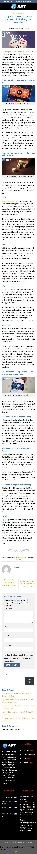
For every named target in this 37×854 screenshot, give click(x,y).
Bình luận (8, 609)
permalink (18, 559)
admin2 (26, 28)
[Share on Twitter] (16, 550)
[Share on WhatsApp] (9, 550)
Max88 (21, 852)
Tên (6, 626)
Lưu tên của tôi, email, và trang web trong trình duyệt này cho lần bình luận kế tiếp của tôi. (18, 658)
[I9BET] (18, 6)
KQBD (16, 852)
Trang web (8, 645)
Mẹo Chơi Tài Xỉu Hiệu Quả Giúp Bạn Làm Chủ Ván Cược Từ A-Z (27, 583)
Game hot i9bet (18, 13)
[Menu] (3, 6)
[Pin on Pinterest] (24, 550)
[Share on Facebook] (13, 550)
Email (6, 636)
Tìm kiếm (5, 675)
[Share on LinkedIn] (27, 550)
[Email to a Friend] (20, 550)
